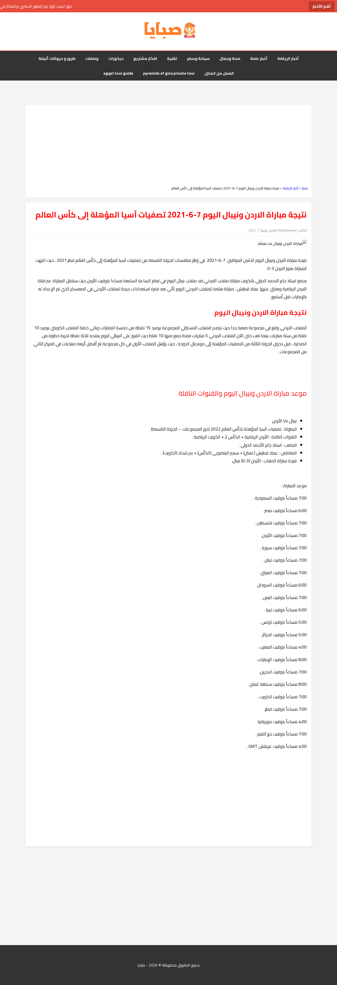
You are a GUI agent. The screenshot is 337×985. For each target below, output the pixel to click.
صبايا (305, 188)
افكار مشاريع (145, 58)
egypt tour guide (118, 73)
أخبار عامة (258, 58)
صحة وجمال (230, 58)
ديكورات (116, 58)
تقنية (172, 58)
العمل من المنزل (219, 73)
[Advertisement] (168, 145)
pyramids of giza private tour (169, 73)
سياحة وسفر (198, 58)
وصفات (91, 58)
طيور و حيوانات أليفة (56, 58)
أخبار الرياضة (288, 58)
